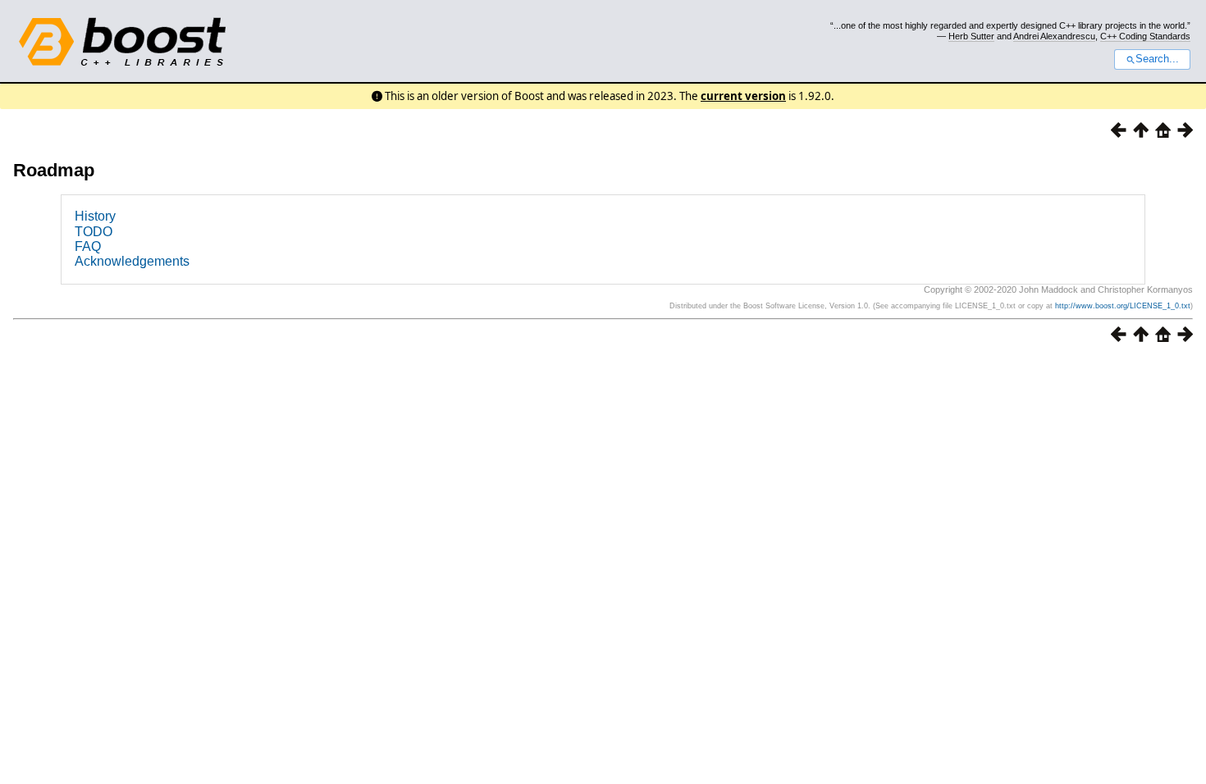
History (95, 216)
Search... (1157, 59)
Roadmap (53, 170)
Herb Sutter (971, 36)
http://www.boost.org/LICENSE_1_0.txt (1122, 306)
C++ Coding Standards (1145, 36)
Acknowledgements (132, 261)
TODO (93, 232)
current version (743, 96)
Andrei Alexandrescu (1054, 36)
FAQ (88, 246)
